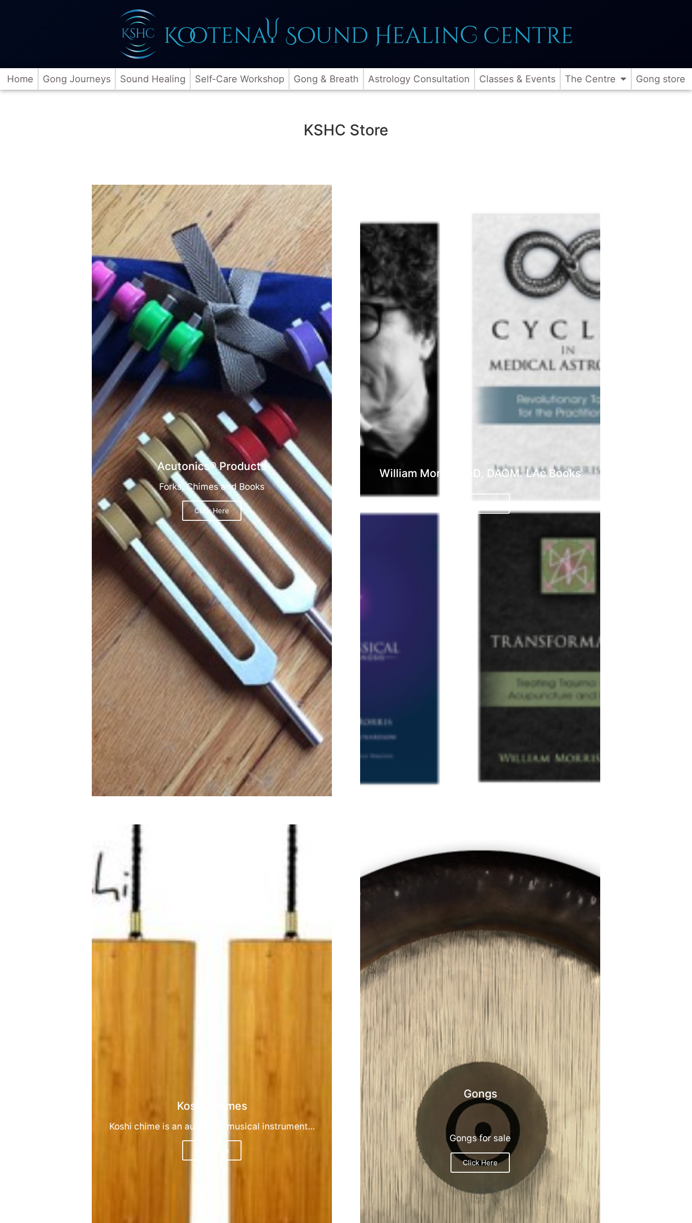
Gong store (660, 79)
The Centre (590, 79)
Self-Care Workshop (239, 79)
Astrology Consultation (419, 79)
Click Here (211, 510)
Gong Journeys (77, 79)
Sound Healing (152, 79)
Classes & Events (517, 79)
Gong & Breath (326, 79)
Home (20, 79)
